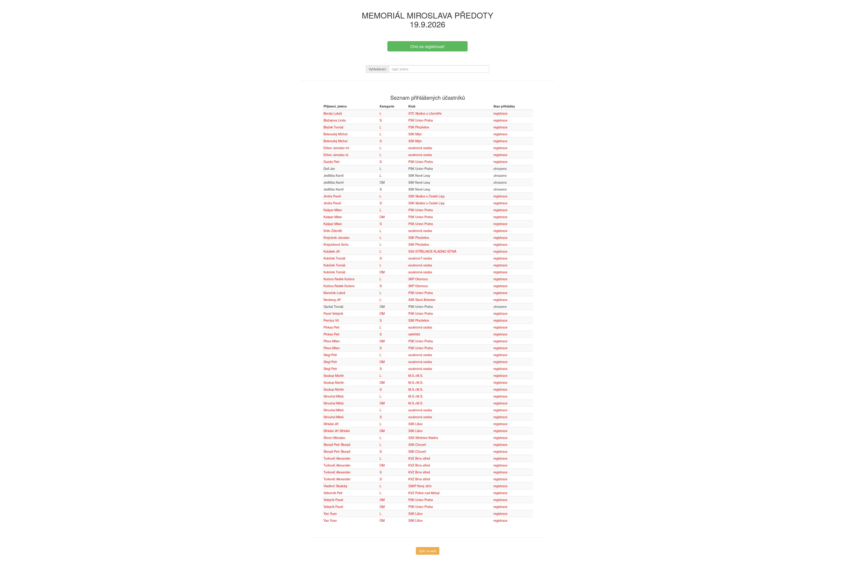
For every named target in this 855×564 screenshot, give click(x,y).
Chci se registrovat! (427, 46)
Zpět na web (427, 551)
